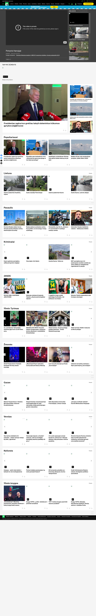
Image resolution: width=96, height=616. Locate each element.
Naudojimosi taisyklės (66, 516)
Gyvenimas (34, 4)
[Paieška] (69, 4)
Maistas (43, 4)
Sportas (48, 4)
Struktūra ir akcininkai (51, 516)
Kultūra (39, 4)
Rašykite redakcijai (9, 516)
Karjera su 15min (23, 516)
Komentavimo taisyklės (76, 516)
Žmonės (25, 4)
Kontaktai (34, 516)
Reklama (16, 516)
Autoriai (58, 516)
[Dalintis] (65, 130)
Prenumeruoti (88, 4)
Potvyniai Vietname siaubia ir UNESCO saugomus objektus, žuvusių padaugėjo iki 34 (38, 55)
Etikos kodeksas (85, 516)
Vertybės (29, 516)
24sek (20, 4)
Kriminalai (57, 4)
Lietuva (12, 4)
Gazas (29, 4)
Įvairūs (8, 53)
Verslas (52, 4)
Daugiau (63, 4)
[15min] (7, 4)
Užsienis (16, 4)
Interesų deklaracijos (42, 516)
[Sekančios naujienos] (91, 147)
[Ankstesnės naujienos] (5, 147)
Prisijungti (79, 4)
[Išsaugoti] (63, 130)
